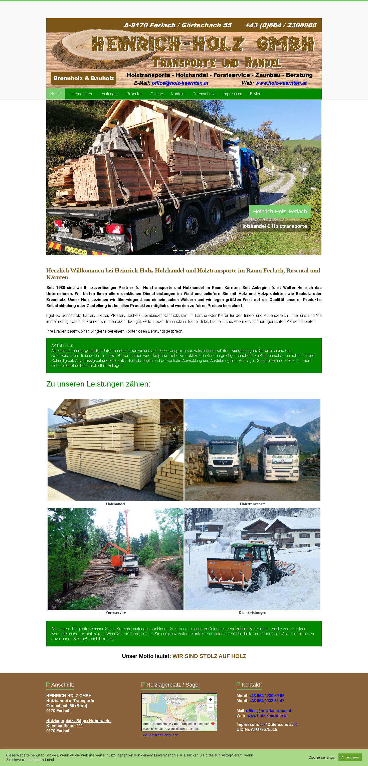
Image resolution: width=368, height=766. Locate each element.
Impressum (232, 93)
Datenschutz (204, 93)
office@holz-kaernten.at (268, 711)
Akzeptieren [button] (350, 757)
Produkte (135, 93)
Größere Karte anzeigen (159, 735)
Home (55, 93)
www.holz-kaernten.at (267, 716)
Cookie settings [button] (322, 757)
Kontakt (178, 93)
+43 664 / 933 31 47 (266, 701)
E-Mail (255, 93)
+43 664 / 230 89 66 (266, 696)
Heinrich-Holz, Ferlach (280, 211)
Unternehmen (80, 93)
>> (262, 724)
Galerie (157, 93)
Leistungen (109, 93)
